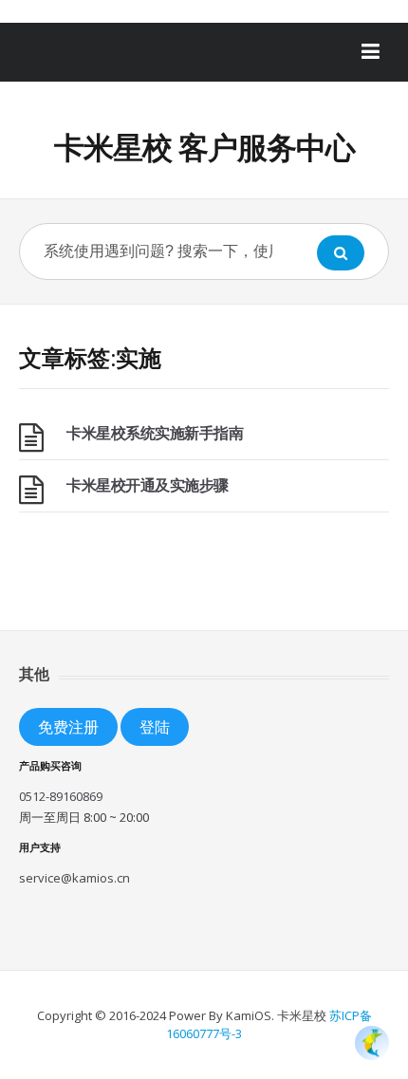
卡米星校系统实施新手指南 (154, 432)
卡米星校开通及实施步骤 (147, 484)
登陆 (154, 726)
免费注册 (68, 726)
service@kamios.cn (74, 877)
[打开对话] (372, 1043)
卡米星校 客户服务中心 (204, 146)
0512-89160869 (60, 796)
